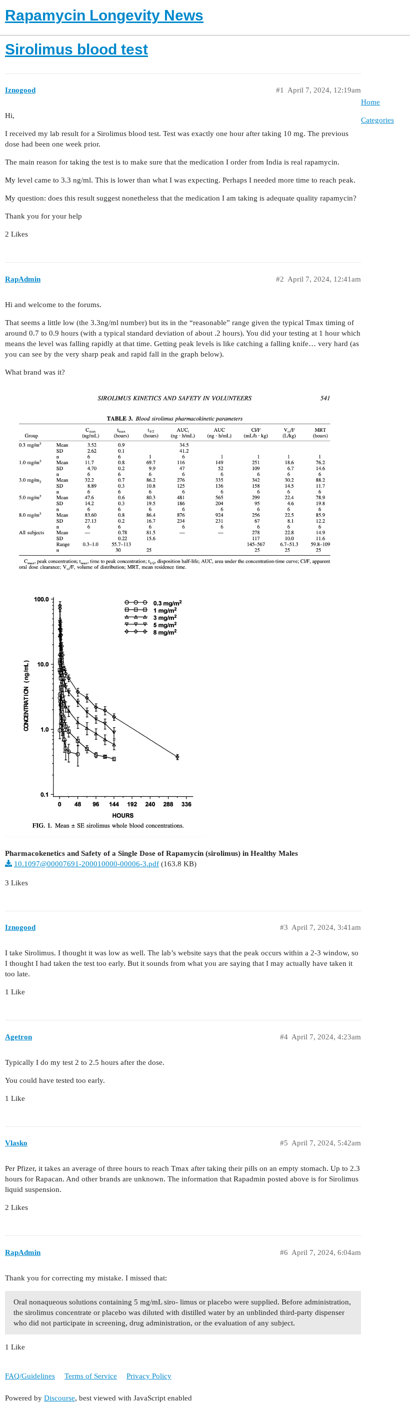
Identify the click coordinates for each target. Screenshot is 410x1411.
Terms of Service (90, 1376)
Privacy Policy (149, 1376)
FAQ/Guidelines (30, 1376)
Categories (377, 120)
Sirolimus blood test (76, 49)
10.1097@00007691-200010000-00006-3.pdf (86, 864)
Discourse (59, 1398)
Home (370, 102)
